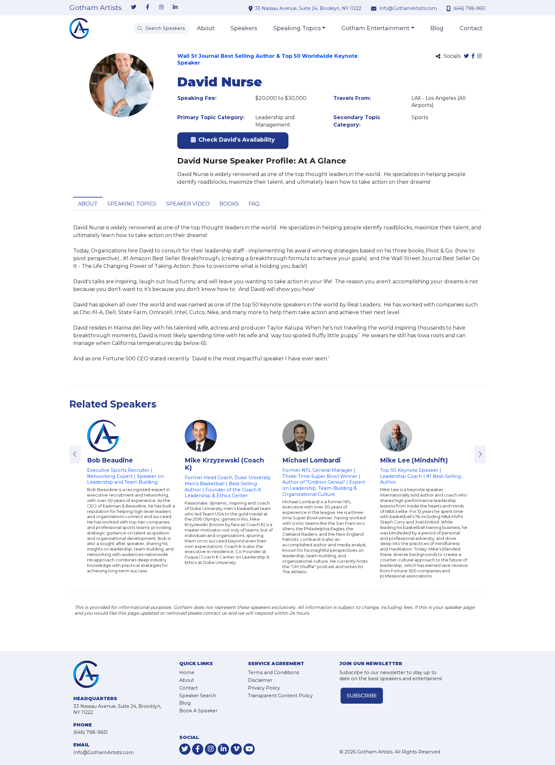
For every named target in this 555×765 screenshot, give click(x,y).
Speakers (244, 28)
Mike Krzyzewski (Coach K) (224, 463)
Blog (437, 28)
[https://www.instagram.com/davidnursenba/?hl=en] (479, 56)
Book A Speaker (198, 711)
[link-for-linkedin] (175, 7)
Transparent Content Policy (280, 696)
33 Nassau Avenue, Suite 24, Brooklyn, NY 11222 (308, 8)
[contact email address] (374, 8)
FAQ (254, 204)
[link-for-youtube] (249, 749)
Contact (471, 28)
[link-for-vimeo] (236, 749)
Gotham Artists (95, 8)
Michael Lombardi (311, 460)
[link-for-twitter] (133, 7)
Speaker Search (197, 696)
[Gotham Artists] (79, 28)
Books (229, 204)
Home (186, 672)
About (206, 28)
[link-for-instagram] (161, 7)
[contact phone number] (449, 8)
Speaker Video (188, 204)
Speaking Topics (297, 28)
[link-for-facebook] (147, 7)
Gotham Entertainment (375, 28)
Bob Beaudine (110, 460)
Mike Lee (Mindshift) (414, 460)
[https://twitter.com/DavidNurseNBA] (466, 56)
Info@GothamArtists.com (408, 8)
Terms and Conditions (273, 672)
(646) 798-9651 (469, 8)
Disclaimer (260, 680)
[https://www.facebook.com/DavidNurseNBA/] (473, 56)
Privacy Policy (264, 688)
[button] (232, 141)
